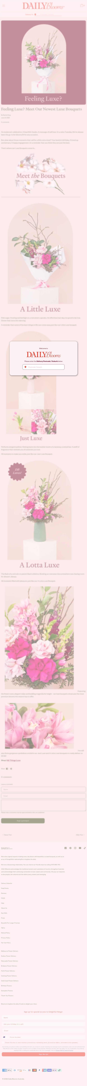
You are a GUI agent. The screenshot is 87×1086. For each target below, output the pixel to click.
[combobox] (43, 367)
